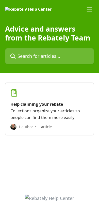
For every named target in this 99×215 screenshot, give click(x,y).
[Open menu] (89, 9)
